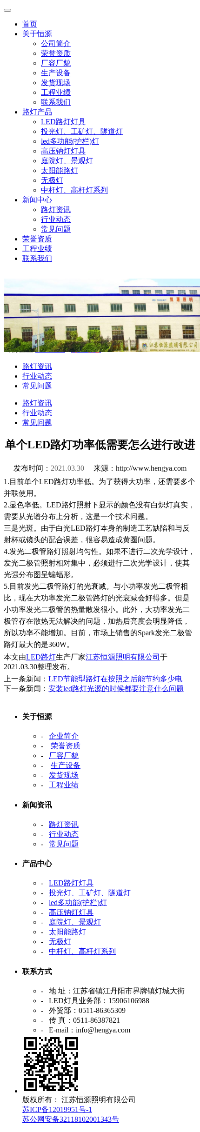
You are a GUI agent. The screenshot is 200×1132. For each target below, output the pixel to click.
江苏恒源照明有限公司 (123, 657)
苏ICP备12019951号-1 (57, 1109)
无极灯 (52, 180)
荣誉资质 (56, 53)
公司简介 (56, 43)
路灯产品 (37, 112)
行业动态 (56, 219)
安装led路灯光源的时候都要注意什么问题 (116, 689)
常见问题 (56, 229)
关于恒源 (37, 34)
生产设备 (56, 73)
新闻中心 (37, 200)
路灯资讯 (56, 209)
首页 (29, 24)
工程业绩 (56, 92)
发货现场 (56, 83)
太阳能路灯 (59, 170)
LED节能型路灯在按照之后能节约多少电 (115, 679)
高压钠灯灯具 (63, 151)
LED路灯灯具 (63, 122)
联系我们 (56, 102)
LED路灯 (41, 657)
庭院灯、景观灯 (67, 161)
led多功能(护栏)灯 (70, 141)
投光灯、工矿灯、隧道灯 (82, 131)
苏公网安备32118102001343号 (70, 1119)
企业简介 (64, 736)
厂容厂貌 (56, 63)
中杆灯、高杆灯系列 (74, 190)
